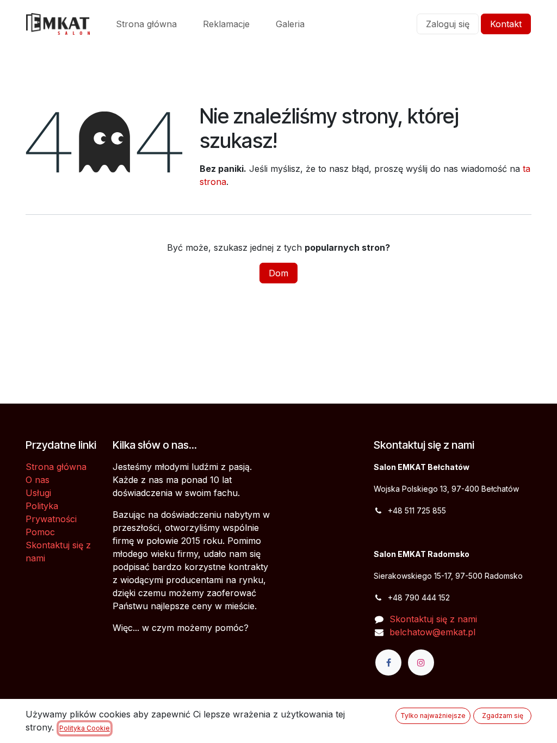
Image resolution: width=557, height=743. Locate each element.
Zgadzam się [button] (502, 715)
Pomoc (40, 532)
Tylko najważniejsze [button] (433, 715)
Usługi (38, 492)
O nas (37, 479)
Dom (278, 273)
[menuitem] (146, 24)
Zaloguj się (447, 23)
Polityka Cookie (84, 728)
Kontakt (506, 23)
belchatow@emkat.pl (432, 632)
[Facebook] (388, 662)
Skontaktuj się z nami (433, 619)
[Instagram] (421, 662)
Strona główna (56, 466)
